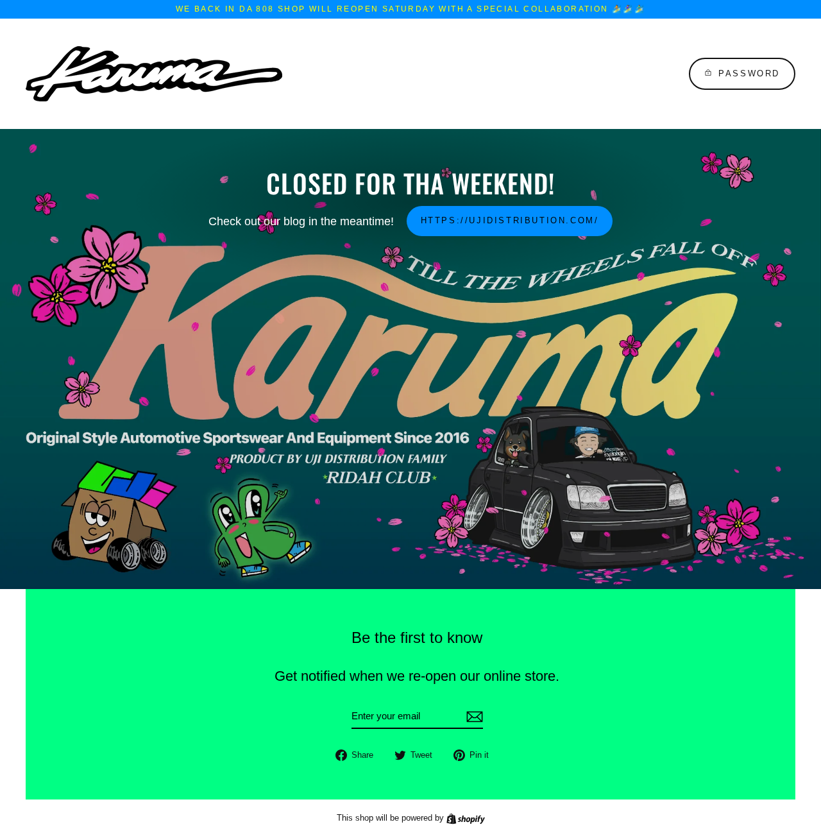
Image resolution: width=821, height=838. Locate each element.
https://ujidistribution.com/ (510, 220)
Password (749, 73)
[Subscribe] (472, 717)
